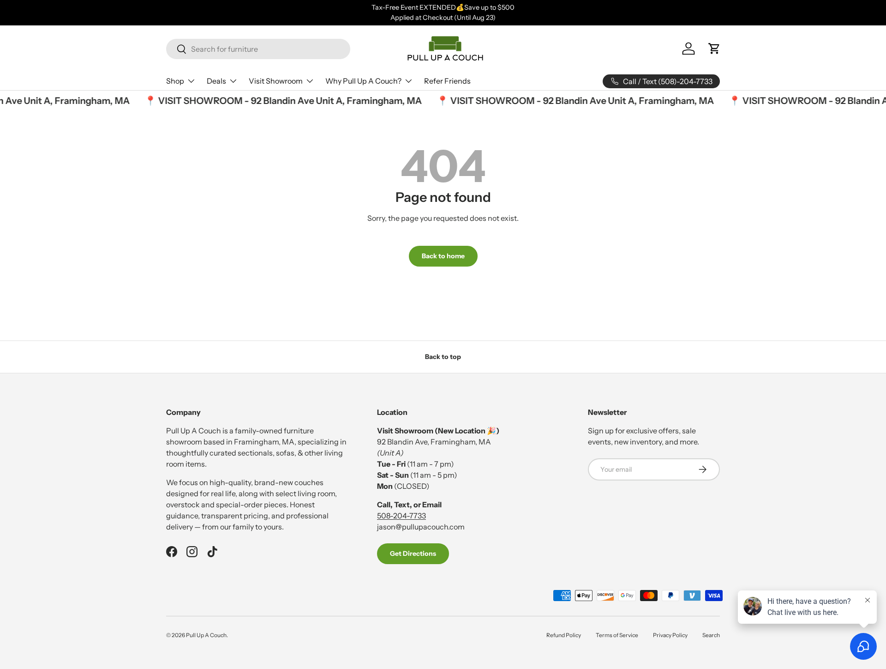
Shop (175, 80)
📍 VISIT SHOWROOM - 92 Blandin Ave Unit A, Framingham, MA (279, 100)
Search (711, 635)
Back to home (443, 256)
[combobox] (258, 49)
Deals (216, 80)
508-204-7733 (401, 515)
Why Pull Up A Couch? (363, 80)
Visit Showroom (276, 80)
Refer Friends (447, 80)
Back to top (443, 357)
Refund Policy (563, 635)
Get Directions (413, 553)
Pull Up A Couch (206, 635)
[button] (714, 48)
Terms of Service (617, 635)
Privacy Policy (670, 635)
